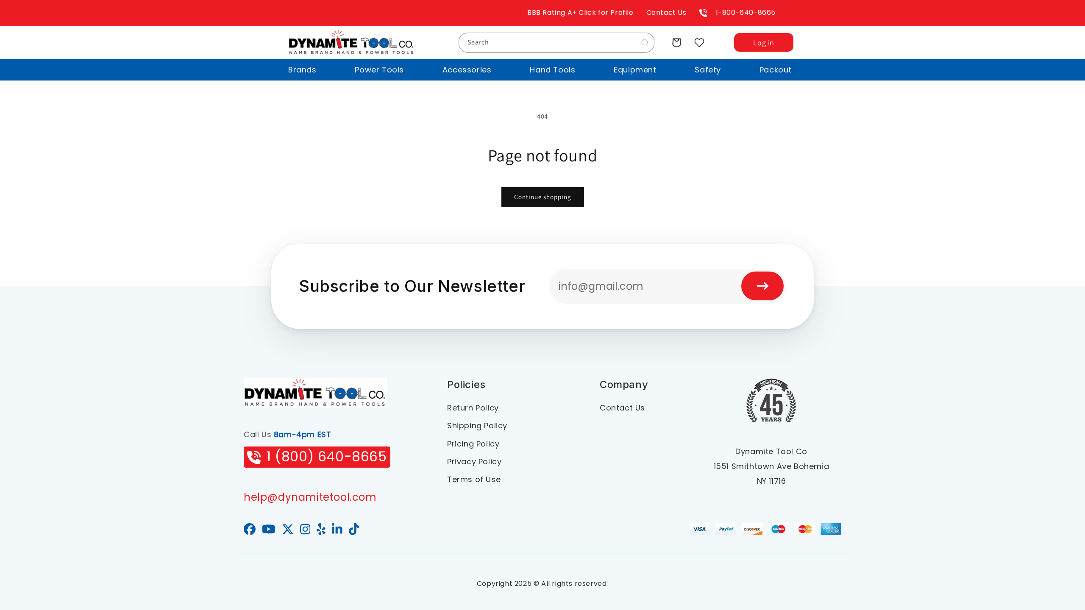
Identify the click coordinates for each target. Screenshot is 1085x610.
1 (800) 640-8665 (327, 456)
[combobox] (556, 42)
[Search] (644, 42)
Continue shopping (542, 197)
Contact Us (666, 12)
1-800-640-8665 (746, 12)
